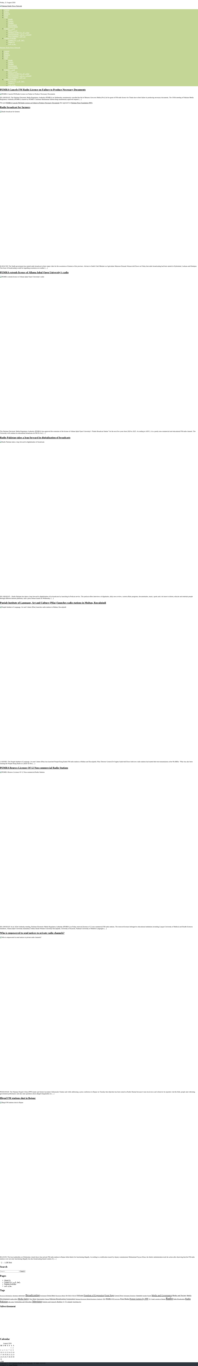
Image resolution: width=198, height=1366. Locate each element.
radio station (11, 1302)
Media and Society (179, 1295)
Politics (6, 12)
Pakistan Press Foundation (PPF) (81, 103)
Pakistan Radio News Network (10, 48)
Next (10, 1262)
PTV (150, 1299)
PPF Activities (116, 1299)
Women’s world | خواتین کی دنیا (18, 32)
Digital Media (51, 1295)
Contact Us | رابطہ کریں (16, 40)
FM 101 (74, 1295)
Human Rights (13, 27)
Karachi (149, 1295)
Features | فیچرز (9, 29)
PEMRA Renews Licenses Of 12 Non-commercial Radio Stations (34, 767)
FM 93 (70, 1295)
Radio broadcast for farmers (15, 107)
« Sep (2, 1361)
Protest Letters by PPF (139, 1299)
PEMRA (109, 1299)
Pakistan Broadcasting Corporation (62, 1299)
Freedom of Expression (94, 1295)
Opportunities (41, 1299)
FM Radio (80, 1295)
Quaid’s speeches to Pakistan (158, 1299)
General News (119, 1295)
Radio (169, 1298)
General (6, 10)
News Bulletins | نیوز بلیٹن (17, 36)
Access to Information (6, 1295)
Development (43, 1295)
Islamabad (139, 1295)
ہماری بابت (12, 44)
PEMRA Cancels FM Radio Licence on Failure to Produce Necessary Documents (43, 89)
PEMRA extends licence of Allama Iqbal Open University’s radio (34, 272)
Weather (11, 23)
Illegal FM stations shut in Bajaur (18, 1098)
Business (7, 14)
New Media (32, 1299)
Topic (6, 17)
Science (10, 21)
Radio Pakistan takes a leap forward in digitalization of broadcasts (35, 437)
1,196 (6, 1262)
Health (10, 19)
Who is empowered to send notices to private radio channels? (32, 933)
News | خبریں (12, 31)
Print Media (124, 1299)
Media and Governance (162, 1295)
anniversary (21, 1295)
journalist (144, 1295)
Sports (6, 15)
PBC (104, 1299)
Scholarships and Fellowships (23, 1302)
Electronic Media (60, 1295)
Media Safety (23, 1299)
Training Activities (10, 38)
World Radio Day (77, 1302)
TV (64, 1302)
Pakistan (47, 1299)
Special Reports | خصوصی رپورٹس (19, 34)
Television (37, 1301)
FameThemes (13, 1365)
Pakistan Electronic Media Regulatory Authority (89, 1299)
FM (67, 1295)
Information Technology (130, 1295)
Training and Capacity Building (52, 1302)
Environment (12, 25)
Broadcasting (32, 1295)
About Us (11, 42)
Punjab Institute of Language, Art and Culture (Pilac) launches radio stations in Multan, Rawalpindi (53, 602)
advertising (15, 1295)
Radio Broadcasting (179, 1299)
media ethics (13, 1299)
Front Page (109, 1295)
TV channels (68, 1302)
